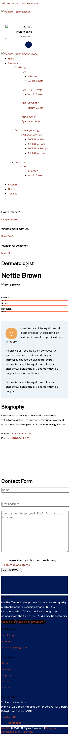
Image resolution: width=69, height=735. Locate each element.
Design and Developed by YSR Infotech (29, 730)
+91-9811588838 (11, 723)
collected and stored (17, 565)
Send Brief (7, 236)
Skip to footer (29, 3)
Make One (6, 253)
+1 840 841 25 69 (19, 438)
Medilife (5, 728)
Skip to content (11, 3)
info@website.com (11, 219)
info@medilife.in (10, 717)
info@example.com (21, 433)
